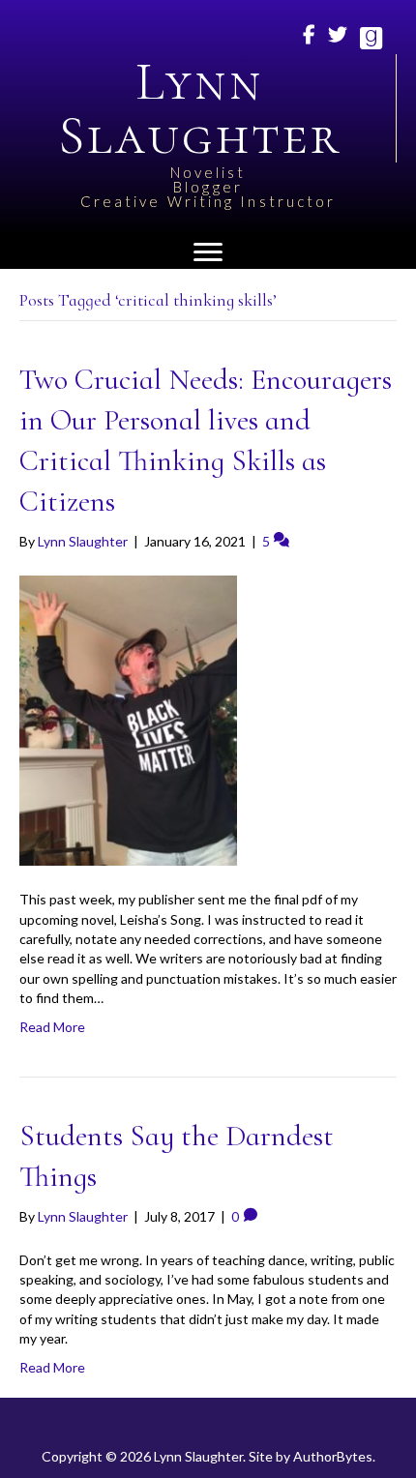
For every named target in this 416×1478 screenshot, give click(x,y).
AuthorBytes (332, 1456)
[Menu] (208, 252)
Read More (52, 1027)
